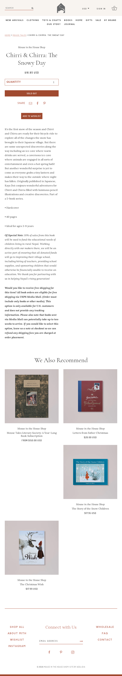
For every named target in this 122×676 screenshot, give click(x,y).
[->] (81, 641)
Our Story (54, 24)
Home (79, 20)
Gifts (89, 20)
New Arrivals (15, 20)
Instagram (17, 646)
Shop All (17, 627)
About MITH (17, 633)
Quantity (14, 82)
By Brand (110, 20)
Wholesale (105, 627)
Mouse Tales (19, 35)
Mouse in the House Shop (56, 666)
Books (68, 20)
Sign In (101, 8)
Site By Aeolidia (77, 666)
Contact (105, 640)
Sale (98, 20)
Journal (69, 24)
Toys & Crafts (51, 20)
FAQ (105, 633)
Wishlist (17, 640)
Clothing (33, 20)
